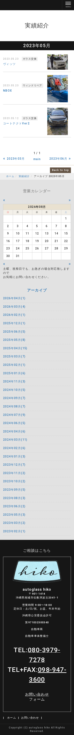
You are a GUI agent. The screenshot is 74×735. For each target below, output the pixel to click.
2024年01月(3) (14, 456)
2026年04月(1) (14, 298)
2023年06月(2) (14, 506)
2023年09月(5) (14, 489)
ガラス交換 (30, 58)
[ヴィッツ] (57, 62)
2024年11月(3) (14, 381)
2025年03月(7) (14, 356)
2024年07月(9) (14, 414)
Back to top (60, 170)
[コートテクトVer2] (57, 121)
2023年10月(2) (14, 481)
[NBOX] (57, 88)
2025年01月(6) (14, 373)
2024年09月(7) (14, 398)
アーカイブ (37, 290)
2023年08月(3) (14, 498)
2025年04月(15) (15, 348)
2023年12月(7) (14, 464)
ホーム (10, 176)
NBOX (7, 90)
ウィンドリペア (32, 85)
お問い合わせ (37, 697)
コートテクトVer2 (16, 123)
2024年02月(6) (14, 448)
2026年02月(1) (14, 314)
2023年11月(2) (14, 473)
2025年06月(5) (14, 331)
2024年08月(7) (14, 406)
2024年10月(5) (14, 389)
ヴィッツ (9, 64)
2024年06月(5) (14, 423)
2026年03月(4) (14, 306)
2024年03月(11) (15, 439)
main (37, 159)
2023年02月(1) (14, 531)
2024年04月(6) (14, 431)
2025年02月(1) (14, 364)
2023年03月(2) (14, 523)
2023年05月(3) (14, 514)
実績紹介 (24, 176)
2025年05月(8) (14, 339)
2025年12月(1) (14, 323)
